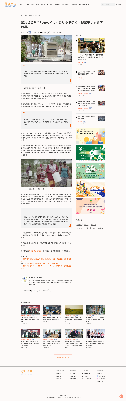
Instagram (102, 379)
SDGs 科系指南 (86, 379)
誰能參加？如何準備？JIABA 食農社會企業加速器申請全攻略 (52, 319)
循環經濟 (86, 108)
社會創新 (79, 224)
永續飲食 (86, 93)
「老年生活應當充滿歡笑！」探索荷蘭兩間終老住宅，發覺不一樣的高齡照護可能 (87, 73)
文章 (26, 16)
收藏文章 (55, 32)
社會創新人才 (86, 376)
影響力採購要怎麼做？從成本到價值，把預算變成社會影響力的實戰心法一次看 (51, 343)
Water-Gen (80, 228)
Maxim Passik (49, 189)
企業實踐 (88, 315)
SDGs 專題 (73, 376)
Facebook (102, 376)
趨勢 (85, 62)
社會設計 (100, 228)
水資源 (93, 228)
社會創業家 (45, 315)
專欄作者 (58, 376)
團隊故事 (58, 374)
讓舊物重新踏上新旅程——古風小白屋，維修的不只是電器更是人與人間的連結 (87, 103)
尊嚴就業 (72, 315)
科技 (87, 228)
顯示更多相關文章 (63, 357)
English (58, 379)
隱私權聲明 (63, 395)
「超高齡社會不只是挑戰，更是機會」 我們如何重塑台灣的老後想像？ (30, 319)
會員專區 (118, 4)
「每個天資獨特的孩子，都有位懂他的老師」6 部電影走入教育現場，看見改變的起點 (91, 57)
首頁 (22, 16)
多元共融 (29, 339)
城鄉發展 (23, 315)
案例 (30, 32)
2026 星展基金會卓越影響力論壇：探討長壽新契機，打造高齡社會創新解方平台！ (30, 343)
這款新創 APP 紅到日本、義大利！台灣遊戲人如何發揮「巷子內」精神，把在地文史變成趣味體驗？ (73, 344)
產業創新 (86, 78)
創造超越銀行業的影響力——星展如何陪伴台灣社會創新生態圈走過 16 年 (95, 343)
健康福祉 (80, 78)
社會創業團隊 (86, 374)
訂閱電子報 (100, 381)
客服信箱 (99, 374)
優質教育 (80, 62)
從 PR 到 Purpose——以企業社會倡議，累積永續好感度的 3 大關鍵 (95, 319)
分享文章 (36, 32)
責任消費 (80, 121)
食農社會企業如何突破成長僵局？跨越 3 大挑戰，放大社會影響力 (73, 319)
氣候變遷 (93, 224)
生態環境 (31, 16)
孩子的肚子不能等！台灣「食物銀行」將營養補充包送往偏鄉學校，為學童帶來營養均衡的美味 (87, 88)
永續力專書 (73, 379)
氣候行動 (37, 16)
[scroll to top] (121, 396)
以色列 (86, 224)
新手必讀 (72, 374)
